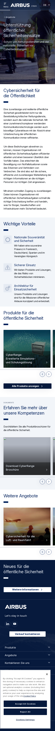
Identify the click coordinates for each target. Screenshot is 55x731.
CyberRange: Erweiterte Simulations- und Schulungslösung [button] (20, 358)
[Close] (47, 674)
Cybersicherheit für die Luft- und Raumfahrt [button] (20, 538)
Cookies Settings (25, 719)
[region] (25, 699)
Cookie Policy (29, 696)
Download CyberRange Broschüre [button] (20, 467)
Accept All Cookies (25, 704)
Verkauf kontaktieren (27, 634)
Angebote (10, 17)
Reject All (25, 712)
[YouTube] (15, 624)
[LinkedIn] (8, 624)
